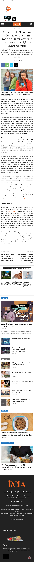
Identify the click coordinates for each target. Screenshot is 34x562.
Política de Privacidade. (16, 552)
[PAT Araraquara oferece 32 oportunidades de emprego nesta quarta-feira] (17, 454)
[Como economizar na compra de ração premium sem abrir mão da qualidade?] (17, 422)
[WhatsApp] (7, 65)
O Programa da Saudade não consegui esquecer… (21, 364)
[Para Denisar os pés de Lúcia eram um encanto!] (5, 402)
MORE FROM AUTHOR (23, 268)
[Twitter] (11, 65)
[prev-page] (16, 291)
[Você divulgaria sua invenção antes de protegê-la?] (17, 311)
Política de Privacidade (17, 519)
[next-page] (18, 291)
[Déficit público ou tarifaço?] (5, 341)
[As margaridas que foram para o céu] (5, 374)
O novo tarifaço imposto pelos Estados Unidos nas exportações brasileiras (22, 349)
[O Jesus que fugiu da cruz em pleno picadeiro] (5, 393)
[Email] (16, 65)
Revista (20, 492)
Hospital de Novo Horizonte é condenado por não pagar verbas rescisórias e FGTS (6, 282)
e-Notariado (26, 199)
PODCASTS (5, 359)
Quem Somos (7, 492)
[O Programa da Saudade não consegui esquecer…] (5, 365)
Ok (6, 556)
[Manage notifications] (29, 557)
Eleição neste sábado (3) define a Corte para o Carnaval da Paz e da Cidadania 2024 (25, 258)
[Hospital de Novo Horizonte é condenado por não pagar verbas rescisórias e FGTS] (6, 275)
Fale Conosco (27, 492)
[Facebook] (3, 65)
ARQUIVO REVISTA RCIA (9, 530)
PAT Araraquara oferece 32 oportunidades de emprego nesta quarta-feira (16, 467)
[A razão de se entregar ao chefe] (5, 383)
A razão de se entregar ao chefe (22, 381)
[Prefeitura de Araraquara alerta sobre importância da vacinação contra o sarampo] (17, 275)
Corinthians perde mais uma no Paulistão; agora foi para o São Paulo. (8, 257)
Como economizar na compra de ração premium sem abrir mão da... (16, 433)
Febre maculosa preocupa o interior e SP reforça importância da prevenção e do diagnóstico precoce (27, 284)
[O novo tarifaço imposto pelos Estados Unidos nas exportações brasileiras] (5, 350)
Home (15, 28)
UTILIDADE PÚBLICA (7, 443)
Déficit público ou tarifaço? (21, 339)
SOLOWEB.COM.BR (23, 505)
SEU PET (4, 410)
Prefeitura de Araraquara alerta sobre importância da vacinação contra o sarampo (17, 282)
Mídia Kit (14, 492)
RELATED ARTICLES (10, 268)
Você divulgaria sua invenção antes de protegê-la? (16, 325)
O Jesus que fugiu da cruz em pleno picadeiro (21, 391)
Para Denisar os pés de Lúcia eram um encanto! (21, 400)
